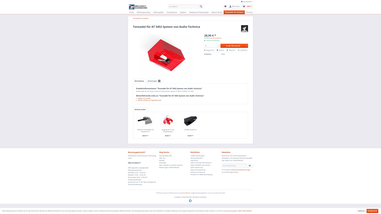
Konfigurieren (372, 211)
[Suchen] (201, 6)
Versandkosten (186, 193)
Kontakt (161, 160)
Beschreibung (139, 81)
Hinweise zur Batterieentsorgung (201, 174)
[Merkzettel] (225, 6)
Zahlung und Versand (197, 172)
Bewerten (232, 50)
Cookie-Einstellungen (197, 156)
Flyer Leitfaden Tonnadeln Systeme (171, 165)
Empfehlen (243, 50)
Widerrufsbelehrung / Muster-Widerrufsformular (200, 166)
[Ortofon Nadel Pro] (190, 121)
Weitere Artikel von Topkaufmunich (149, 100)
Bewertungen (154, 81)
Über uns (162, 158)
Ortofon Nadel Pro (190, 130)
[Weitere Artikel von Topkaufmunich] (244, 28)
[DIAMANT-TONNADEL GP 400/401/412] (145, 121)
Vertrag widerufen (196, 158)
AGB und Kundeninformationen (201, 163)
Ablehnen (361, 211)
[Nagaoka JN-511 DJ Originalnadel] (168, 121)
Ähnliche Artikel (140, 109)
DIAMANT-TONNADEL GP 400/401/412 (145, 131)
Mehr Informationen (245, 211)
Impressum (194, 160)
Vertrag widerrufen (165, 156)
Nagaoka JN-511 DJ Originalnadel (168, 131)
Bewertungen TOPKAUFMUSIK (169, 167)
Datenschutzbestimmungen (241, 170)
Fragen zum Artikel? (144, 98)
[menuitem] (185, 6)
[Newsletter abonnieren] (250, 166)
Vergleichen (210, 50)
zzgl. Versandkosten (215, 38)
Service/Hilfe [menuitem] (247, 2)
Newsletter (162, 163)
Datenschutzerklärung (197, 170)
